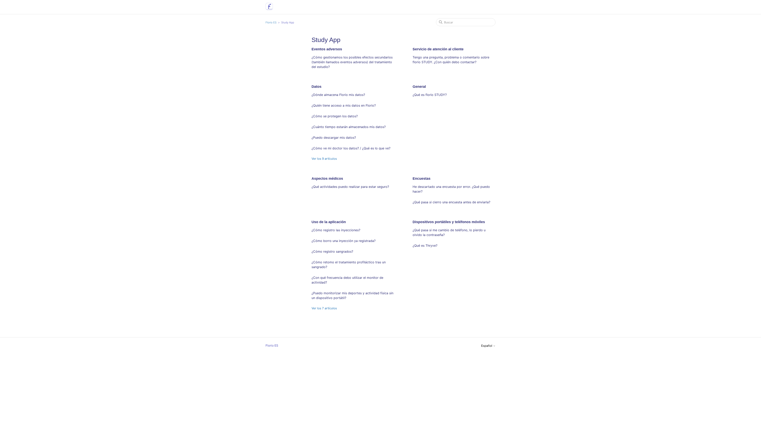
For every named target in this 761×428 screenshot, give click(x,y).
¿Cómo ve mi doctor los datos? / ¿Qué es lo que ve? (351, 148)
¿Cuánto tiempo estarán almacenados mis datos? (349, 127)
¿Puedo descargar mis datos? (334, 137)
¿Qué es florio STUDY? (430, 95)
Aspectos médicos (327, 179)
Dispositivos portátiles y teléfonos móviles (449, 222)
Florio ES (271, 22)
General (419, 87)
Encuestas (421, 179)
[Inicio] (269, 9)
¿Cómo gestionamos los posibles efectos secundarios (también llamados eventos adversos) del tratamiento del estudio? (352, 62)
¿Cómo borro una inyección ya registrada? (344, 241)
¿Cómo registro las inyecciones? (336, 230)
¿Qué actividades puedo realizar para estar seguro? (350, 187)
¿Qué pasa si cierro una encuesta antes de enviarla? (451, 202)
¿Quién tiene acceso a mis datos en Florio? (344, 105)
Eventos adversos (327, 49)
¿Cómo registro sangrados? (332, 251)
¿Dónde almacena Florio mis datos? (338, 95)
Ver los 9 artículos (324, 158)
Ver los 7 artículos (324, 308)
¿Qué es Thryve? (425, 245)
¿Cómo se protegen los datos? (335, 116)
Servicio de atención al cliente (438, 49)
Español (487, 345)
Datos (316, 87)
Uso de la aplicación (329, 222)
